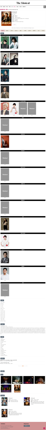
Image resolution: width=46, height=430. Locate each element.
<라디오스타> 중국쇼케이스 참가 (4, 362)
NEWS (1, 6)
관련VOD (34, 30)
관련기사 (29, 30)
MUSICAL (14, 6)
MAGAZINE (4, 6)
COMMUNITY (24, 6)
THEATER (20, 6)
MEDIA (7, 6)
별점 (20, 30)
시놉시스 (16, 30)
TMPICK (10, 6)
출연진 (7, 30)
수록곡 (25, 30)
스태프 (12, 30)
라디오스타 (10, 398)
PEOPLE (17, 6)
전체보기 (2, 30)
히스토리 (43, 30)
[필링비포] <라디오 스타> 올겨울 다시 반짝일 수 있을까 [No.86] (8, 360)
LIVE (12, 6)
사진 (38, 30)
